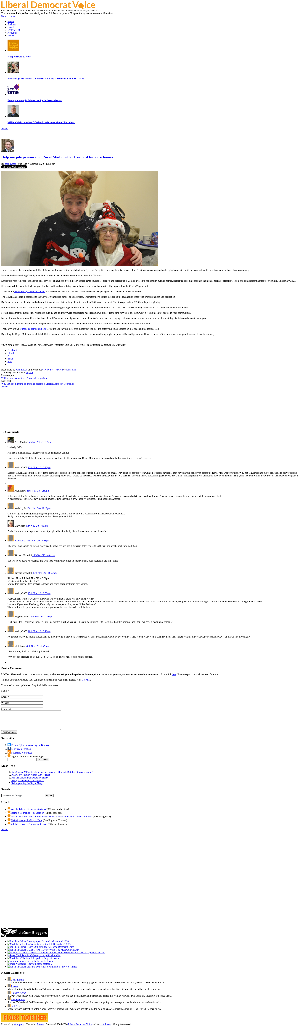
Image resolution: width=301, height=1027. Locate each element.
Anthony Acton (18, 993)
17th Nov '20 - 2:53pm (39, 593)
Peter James (20, 540)
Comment (6, 709)
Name (4, 690)
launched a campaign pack (33, 328)
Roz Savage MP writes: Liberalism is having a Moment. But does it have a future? (51, 772)
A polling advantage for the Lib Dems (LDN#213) (46, 944)
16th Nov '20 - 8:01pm (43, 555)
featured (59, 369)
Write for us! (14, 30)
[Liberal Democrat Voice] (48, 8)
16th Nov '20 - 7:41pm (38, 540)
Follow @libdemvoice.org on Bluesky (30, 745)
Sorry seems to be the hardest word (35, 961)
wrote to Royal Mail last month (29, 291)
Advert (4, 128)
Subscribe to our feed (21, 752)
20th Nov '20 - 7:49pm (37, 646)
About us (12, 32)
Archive (12, 24)
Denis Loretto (17, 979)
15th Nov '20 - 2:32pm (39, 467)
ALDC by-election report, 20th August (30, 774)
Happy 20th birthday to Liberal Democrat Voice (50, 947)
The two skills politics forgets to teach (40, 958)
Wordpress (19, 1024)
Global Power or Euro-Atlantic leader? (30, 824)
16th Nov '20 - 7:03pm (37, 525)
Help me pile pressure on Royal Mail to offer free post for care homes (57, 157)
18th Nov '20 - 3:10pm (39, 631)
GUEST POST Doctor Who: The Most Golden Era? (52, 949)
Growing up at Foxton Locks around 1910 (47, 941)
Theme (11, 35)
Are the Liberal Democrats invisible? (29, 777)
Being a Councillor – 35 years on (27, 780)
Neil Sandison (18, 999)
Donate (11, 27)
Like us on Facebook (21, 749)
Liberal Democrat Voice (80, 1024)
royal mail (71, 369)
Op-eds (29, 372)
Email (4, 696)
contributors (105, 1024)
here (174, 674)
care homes (47, 369)
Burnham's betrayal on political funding (41, 955)
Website (5, 703)
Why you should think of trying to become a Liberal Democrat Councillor (37, 383)
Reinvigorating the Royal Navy (26, 783)
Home (11, 21)
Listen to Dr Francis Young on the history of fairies (51, 966)
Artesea (40, 1024)
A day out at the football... (39, 963)
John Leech (10, 163)
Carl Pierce (16, 1006)
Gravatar (86, 679)
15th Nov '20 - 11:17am (39, 442)
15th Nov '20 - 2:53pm (38, 490)
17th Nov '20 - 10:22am (45, 573)
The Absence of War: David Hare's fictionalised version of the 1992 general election (63, 952)
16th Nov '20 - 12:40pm (38, 508)
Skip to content (8, 16)
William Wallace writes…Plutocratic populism (24, 378)
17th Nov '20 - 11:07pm (41, 616)
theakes (14, 986)
